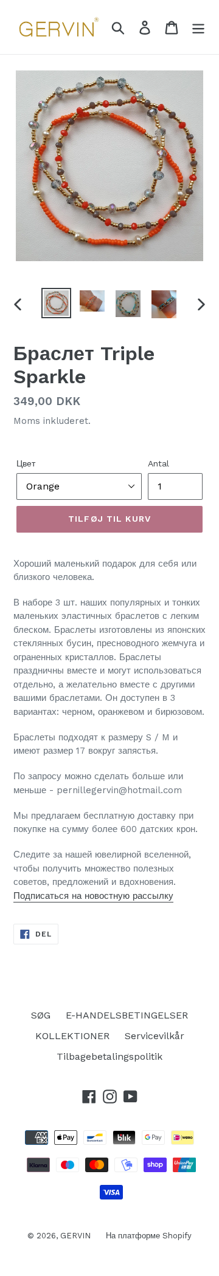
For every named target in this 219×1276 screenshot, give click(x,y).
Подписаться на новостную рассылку (93, 895)
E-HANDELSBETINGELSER (127, 1015)
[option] (56, 303)
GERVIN (75, 1235)
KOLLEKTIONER (72, 1036)
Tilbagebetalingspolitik (109, 1056)
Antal (158, 463)
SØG (40, 1015)
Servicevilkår (154, 1036)
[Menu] (198, 27)
